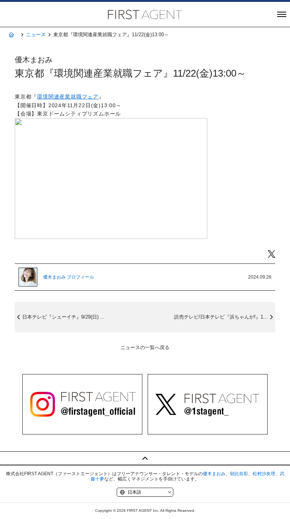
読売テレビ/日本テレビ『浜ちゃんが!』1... (221, 317)
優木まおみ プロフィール (68, 277)
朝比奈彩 (239, 473)
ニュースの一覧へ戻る (145, 347)
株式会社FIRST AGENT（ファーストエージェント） (145, 14)
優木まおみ (214, 473)
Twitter (271, 254)
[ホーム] (11, 35)
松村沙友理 (264, 473)
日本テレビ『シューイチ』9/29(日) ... (63, 317)
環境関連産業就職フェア (68, 97)
